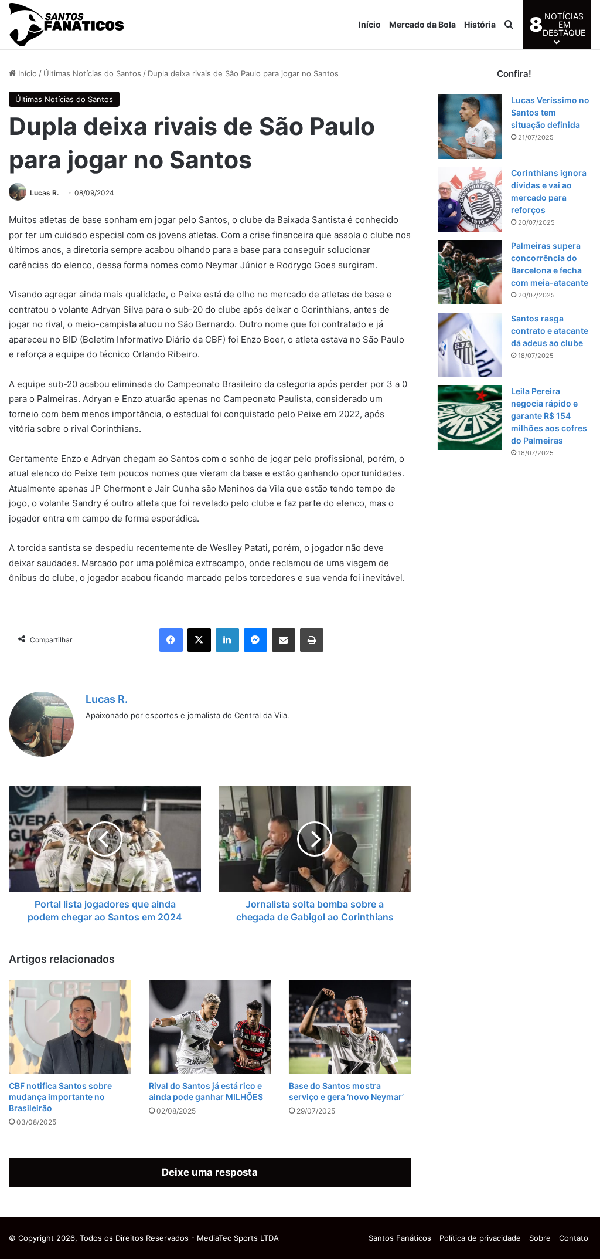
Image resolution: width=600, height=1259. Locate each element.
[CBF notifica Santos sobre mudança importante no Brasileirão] (70, 1027)
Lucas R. (44, 192)
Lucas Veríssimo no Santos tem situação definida (550, 112)
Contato (573, 1238)
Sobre (540, 1238)
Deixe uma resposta (210, 1172)
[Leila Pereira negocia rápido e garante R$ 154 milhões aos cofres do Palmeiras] (470, 417)
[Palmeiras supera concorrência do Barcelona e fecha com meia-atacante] (470, 272)
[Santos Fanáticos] (67, 24)
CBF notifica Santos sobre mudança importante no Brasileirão (60, 1097)
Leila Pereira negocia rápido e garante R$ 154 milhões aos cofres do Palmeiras (549, 415)
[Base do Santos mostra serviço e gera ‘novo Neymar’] (350, 1027)
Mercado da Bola (422, 24)
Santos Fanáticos (400, 1238)
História (480, 24)
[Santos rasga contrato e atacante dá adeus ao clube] (470, 345)
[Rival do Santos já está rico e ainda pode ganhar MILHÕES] (210, 1027)
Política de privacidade (480, 1238)
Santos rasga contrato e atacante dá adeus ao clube (549, 330)
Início (370, 24)
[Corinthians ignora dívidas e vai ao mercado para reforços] (470, 199)
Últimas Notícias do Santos (92, 73)
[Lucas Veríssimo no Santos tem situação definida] (470, 126)
